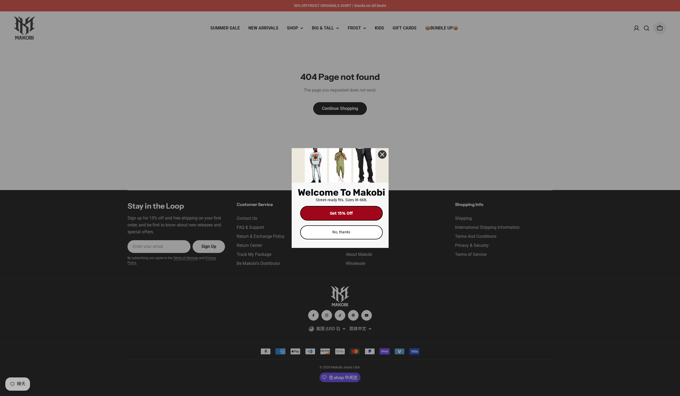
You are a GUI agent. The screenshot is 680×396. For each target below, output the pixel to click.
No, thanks (341, 232)
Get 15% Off (341, 213)
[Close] (382, 154)
